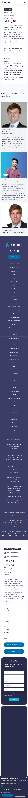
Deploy (14, 296)
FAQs (14, 430)
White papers (14, 419)
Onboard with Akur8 (14, 398)
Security (14, 394)
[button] (24, 2)
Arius (14, 313)
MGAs (14, 363)
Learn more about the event (14, 651)
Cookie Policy (10, 534)
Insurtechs (14, 366)
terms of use (21, 693)
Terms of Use (17, 534)
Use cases (14, 299)
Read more (13, 783)
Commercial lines (14, 359)
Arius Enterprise (14, 317)
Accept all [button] (7, 795)
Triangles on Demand (14, 320)
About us (14, 384)
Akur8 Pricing (14, 267)
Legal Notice (24, 534)
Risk (14, 278)
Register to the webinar (14, 645)
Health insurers (14, 370)
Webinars (14, 426)
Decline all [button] (20, 795)
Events (14, 423)
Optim (14, 292)
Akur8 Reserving (14, 310)
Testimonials (14, 352)
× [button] (26, 777)
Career (14, 387)
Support (14, 324)
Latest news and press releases (14, 402)
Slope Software (14, 338)
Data (14, 274)
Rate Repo (14, 289)
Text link (6, 627)
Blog (14, 415)
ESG (14, 405)
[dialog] (14, 787)
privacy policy (9, 695)
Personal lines (14, 355)
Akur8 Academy (14, 391)
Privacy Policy (3, 534)
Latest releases (14, 328)
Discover (14, 271)
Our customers (14, 348)
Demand (14, 282)
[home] (5, 2)
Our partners (14, 373)
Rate (14, 285)
